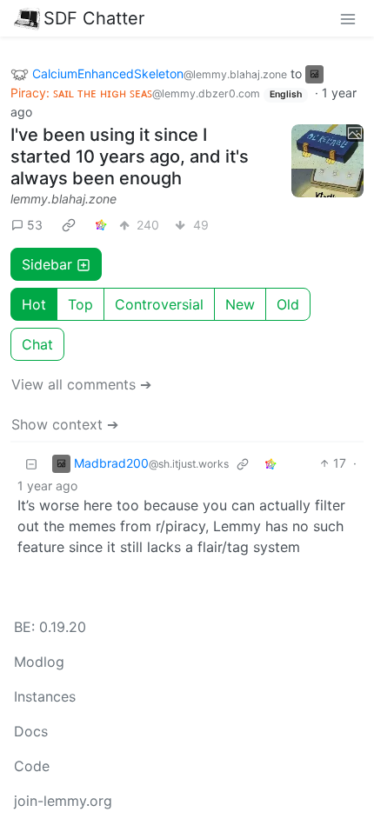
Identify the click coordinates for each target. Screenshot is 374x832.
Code (32, 766)
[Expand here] (327, 160)
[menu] (348, 18)
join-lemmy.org (63, 800)
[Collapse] (31, 462)
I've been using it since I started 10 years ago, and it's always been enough (129, 156)
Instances (45, 696)
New (240, 304)
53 (35, 224)
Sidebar (47, 264)
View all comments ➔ (81, 384)
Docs (31, 731)
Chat (37, 344)
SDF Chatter (93, 18)
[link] (68, 224)
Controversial (159, 304)
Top (80, 304)
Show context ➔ (64, 424)
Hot (34, 304)
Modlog (39, 661)
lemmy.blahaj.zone (63, 198)
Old (288, 304)
